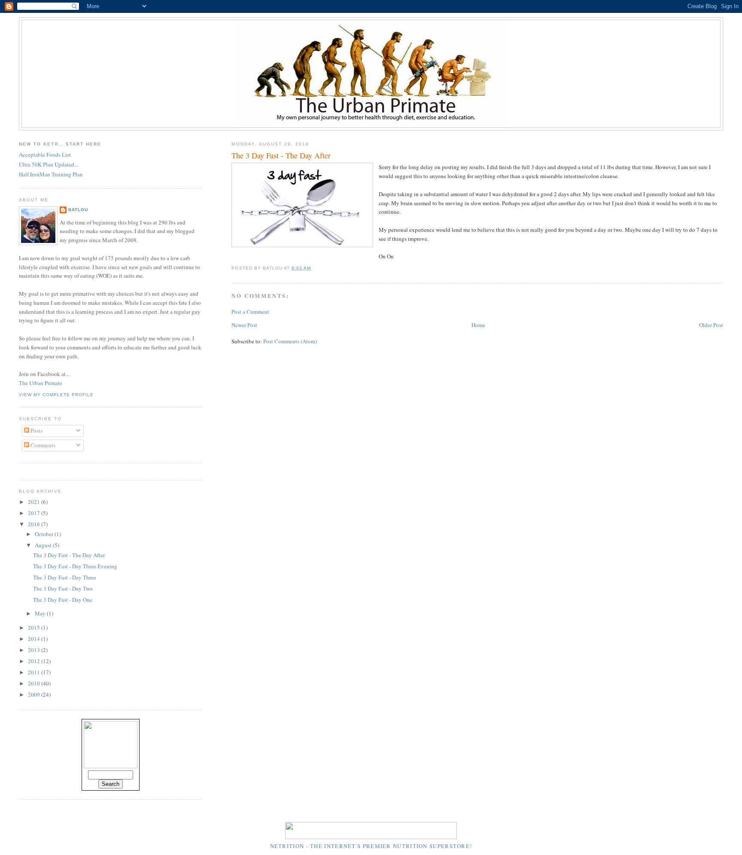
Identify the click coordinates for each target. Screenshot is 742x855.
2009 (34, 694)
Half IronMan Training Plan (51, 174)
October (45, 534)
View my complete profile (56, 394)
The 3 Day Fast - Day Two (63, 588)
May (41, 613)
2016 (34, 524)
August (44, 545)
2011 (34, 672)
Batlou (78, 209)
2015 (34, 627)
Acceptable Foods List (45, 154)
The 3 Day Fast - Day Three (64, 577)
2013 (34, 650)
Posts (36, 430)
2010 (34, 683)
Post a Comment (250, 311)
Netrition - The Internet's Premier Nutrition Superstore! (371, 846)
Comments (42, 445)
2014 (34, 639)
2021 (34, 502)
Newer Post (244, 325)
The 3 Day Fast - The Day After (281, 155)
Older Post (711, 325)
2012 (34, 661)
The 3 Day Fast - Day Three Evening (75, 566)
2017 (34, 513)
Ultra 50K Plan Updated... (48, 164)
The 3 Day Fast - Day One (62, 599)
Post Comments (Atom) (290, 341)
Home (478, 325)
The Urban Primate (40, 383)
